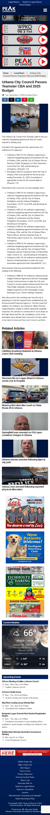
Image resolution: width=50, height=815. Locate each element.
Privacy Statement (25, 774)
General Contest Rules (25, 777)
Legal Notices (13, 2)
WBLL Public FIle (25, 765)
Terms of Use (25, 771)
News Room (32, 95)
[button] (45, 10)
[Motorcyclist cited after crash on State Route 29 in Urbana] (25, 394)
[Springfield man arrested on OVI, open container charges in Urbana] (25, 421)
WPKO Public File (25, 762)
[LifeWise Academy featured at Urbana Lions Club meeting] (25, 340)
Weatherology (38, 811)
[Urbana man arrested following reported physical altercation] (25, 476)
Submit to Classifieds (25, 789)
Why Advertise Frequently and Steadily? (25, 796)
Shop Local (25, 780)
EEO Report (25, 768)
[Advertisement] (25, 18)
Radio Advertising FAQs (25, 799)
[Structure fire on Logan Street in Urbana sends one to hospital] (25, 367)
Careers (25, 792)
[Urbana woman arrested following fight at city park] (25, 449)
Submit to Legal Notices (32, 2)
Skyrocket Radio (31, 809)
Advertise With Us (25, 783)
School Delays (25, 5)
